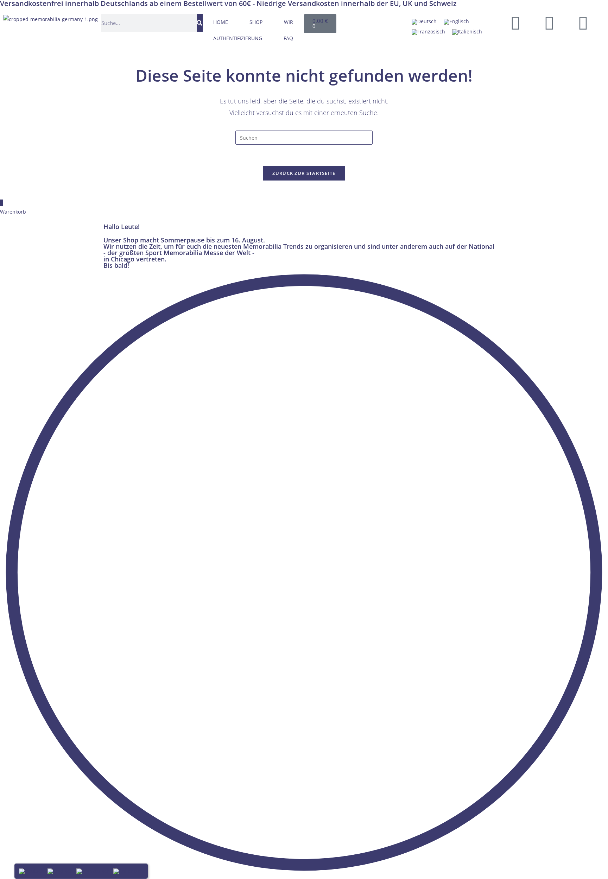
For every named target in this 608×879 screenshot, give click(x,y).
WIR (288, 22)
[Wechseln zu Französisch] (428, 32)
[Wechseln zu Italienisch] (467, 32)
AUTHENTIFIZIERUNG (237, 38)
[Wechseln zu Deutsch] (424, 22)
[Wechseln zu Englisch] (456, 22)
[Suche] (200, 23)
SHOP (255, 22)
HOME (220, 22)
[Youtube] (549, 23)
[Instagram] (583, 23)
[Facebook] (515, 23)
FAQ (288, 38)
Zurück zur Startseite (303, 173)
